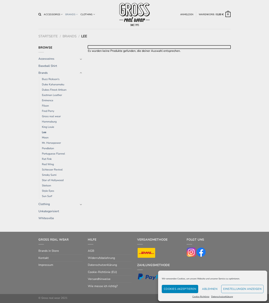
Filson (45, 105)
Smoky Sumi (49, 175)
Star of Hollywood (52, 180)
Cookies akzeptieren (180, 289)
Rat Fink (47, 159)
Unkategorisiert (48, 211)
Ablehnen (209, 289)
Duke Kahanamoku (53, 84)
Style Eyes (48, 191)
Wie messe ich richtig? (103, 286)
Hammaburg (49, 121)
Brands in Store (48, 251)
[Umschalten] (80, 59)
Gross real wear (51, 116)
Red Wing (48, 164)
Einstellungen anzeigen (242, 289)
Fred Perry (48, 111)
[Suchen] (39, 14)
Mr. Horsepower (51, 143)
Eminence (47, 100)
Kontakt (43, 258)
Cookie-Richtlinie (200, 296)
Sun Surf (47, 196)
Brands (70, 14)
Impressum (45, 265)
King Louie (48, 127)
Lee (44, 132)
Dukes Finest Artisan (54, 90)
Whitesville (46, 218)
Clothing (87, 14)
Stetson (46, 185)
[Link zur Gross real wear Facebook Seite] (201, 252)
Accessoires (52, 14)
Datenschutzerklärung (222, 296)
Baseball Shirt (47, 66)
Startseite (48, 36)
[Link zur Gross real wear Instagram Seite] (191, 252)
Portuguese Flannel (53, 153)
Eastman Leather (52, 95)
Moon (45, 137)
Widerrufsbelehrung (101, 258)
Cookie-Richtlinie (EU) (102, 272)
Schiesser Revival (52, 169)
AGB (91, 251)
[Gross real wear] (134, 14)
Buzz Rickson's (50, 79)
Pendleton (48, 148)
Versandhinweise (99, 279)
